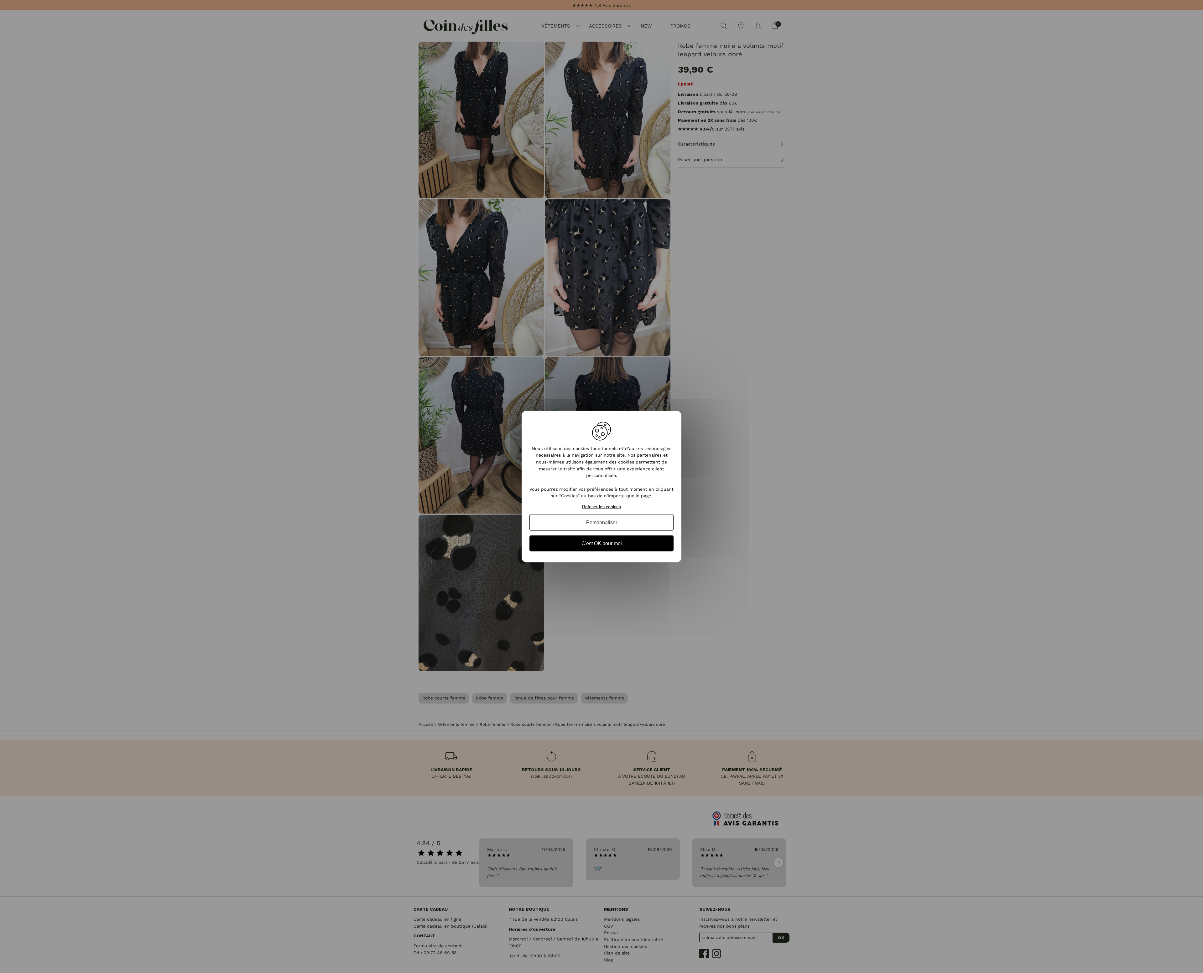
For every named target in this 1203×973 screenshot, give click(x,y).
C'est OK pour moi (601, 543)
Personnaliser (601, 522)
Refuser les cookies (601, 506)
